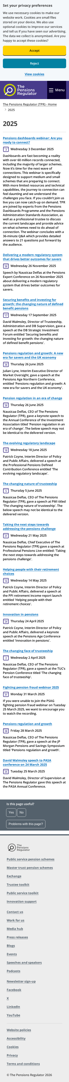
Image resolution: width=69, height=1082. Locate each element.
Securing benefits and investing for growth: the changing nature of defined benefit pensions (33, 304)
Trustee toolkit (18, 884)
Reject (34, 63)
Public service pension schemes (30, 859)
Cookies (13, 1047)
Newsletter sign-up (21, 981)
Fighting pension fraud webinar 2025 (31, 687)
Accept (34, 50)
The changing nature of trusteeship (30, 484)
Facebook (14, 990)
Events (12, 954)
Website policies (19, 1030)
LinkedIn (13, 1007)
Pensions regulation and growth (27, 724)
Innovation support (22, 901)
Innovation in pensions (20, 614)
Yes (11, 812)
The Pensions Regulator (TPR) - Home (30, 104)
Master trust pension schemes (30, 868)
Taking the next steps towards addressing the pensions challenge (29, 526)
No (22, 812)
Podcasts (13, 971)
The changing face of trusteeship (28, 651)
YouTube (13, 1015)
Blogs (11, 946)
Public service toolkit (23, 893)
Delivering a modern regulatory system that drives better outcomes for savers (32, 257)
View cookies (34, 74)
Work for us (15, 920)
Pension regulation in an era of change (32, 398)
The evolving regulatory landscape (29, 443)
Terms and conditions (23, 1064)
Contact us (15, 912)
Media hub (15, 929)
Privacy (12, 1055)
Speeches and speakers (24, 962)
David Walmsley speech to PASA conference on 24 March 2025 (27, 762)
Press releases (17, 937)
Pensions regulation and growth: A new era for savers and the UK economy (33, 355)
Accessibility (16, 1038)
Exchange (14, 876)
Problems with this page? (26, 824)
